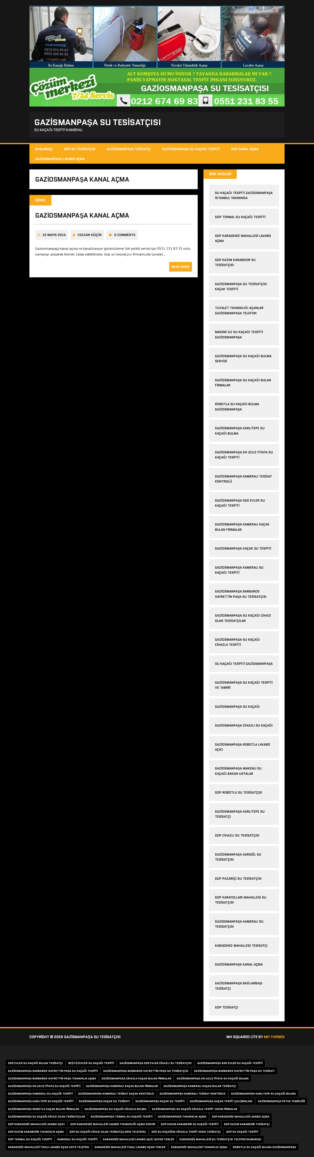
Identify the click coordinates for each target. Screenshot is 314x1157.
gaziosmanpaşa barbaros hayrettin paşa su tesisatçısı (145, 1071)
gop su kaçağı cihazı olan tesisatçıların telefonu (107, 1132)
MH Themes (274, 1036)
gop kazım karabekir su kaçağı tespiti (189, 1124)
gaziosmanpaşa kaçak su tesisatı (104, 1101)
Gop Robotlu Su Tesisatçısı (238, 792)
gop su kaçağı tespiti (242, 1132)
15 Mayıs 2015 (54, 235)
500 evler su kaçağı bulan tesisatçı (35, 1063)
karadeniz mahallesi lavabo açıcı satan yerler (138, 1139)
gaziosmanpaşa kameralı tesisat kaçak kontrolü (116, 1093)
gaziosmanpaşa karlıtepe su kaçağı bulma (263, 1093)
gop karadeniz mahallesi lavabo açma (240, 1116)
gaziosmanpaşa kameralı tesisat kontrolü (193, 1093)
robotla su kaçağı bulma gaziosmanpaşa (264, 1147)
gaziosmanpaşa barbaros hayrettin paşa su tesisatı (234, 1071)
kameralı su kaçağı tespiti (77, 1139)
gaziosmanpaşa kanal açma (82, 215)
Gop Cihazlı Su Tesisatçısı (237, 835)
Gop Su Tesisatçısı (79, 149)
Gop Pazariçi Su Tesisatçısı (238, 878)
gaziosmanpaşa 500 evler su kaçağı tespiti (230, 1063)
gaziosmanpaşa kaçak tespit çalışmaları (221, 1101)
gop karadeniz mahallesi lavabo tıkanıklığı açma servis (112, 1124)
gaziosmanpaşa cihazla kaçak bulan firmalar (136, 1078)
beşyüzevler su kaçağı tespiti (91, 1063)
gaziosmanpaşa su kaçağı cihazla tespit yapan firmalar (194, 1109)
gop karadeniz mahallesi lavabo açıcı (36, 1124)
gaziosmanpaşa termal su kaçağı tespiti (121, 1116)
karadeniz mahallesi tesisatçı (241, 945)
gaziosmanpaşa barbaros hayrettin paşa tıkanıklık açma (52, 1078)
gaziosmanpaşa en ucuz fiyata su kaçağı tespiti (44, 1086)
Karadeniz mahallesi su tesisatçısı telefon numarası (220, 1139)
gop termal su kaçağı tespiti (240, 217)
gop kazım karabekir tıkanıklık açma (36, 1132)
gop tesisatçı (226, 1007)
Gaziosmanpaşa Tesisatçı (129, 149)
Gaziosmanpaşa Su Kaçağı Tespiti (191, 149)
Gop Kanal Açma (245, 149)
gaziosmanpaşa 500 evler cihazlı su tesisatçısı (156, 1063)
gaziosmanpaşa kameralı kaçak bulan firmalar (122, 1086)
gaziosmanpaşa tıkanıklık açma (182, 1116)
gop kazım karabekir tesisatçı (247, 1124)
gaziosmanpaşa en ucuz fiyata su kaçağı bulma (213, 1078)
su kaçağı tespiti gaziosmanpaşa (244, 663)
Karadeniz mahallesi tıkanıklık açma (199, 1147)
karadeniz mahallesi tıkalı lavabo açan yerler (130, 1147)
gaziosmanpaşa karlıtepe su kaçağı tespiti (40, 1101)
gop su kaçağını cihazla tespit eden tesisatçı (186, 1132)
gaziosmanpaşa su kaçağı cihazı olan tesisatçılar (46, 1116)
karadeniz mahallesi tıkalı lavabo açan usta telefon (48, 1147)
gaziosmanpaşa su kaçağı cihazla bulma (115, 1109)
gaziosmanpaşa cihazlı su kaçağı (244, 725)
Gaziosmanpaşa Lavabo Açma (60, 159)
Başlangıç (43, 149)
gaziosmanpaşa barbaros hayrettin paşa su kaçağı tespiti (53, 1071)
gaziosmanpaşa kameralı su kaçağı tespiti (40, 1093)
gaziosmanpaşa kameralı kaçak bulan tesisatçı (199, 1086)
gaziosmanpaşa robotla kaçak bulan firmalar (43, 1109)
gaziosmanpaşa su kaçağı (237, 706)
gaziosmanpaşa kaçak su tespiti (243, 548)
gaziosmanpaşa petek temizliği (281, 1101)
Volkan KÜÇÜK (89, 235)
